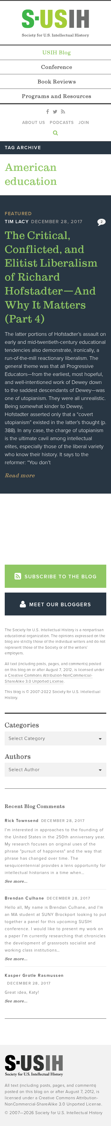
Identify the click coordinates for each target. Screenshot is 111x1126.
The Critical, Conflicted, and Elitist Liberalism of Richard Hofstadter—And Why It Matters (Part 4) (51, 277)
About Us (33, 122)
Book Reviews (57, 81)
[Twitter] (55, 112)
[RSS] (63, 112)
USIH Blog (56, 52)
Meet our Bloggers (59, 604)
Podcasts (62, 122)
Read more (20, 475)
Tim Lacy (17, 222)
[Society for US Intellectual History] (55, 23)
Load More (55, 526)
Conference (56, 67)
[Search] (55, 132)
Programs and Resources (56, 96)
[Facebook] (47, 112)
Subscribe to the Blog (60, 577)
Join (83, 122)
